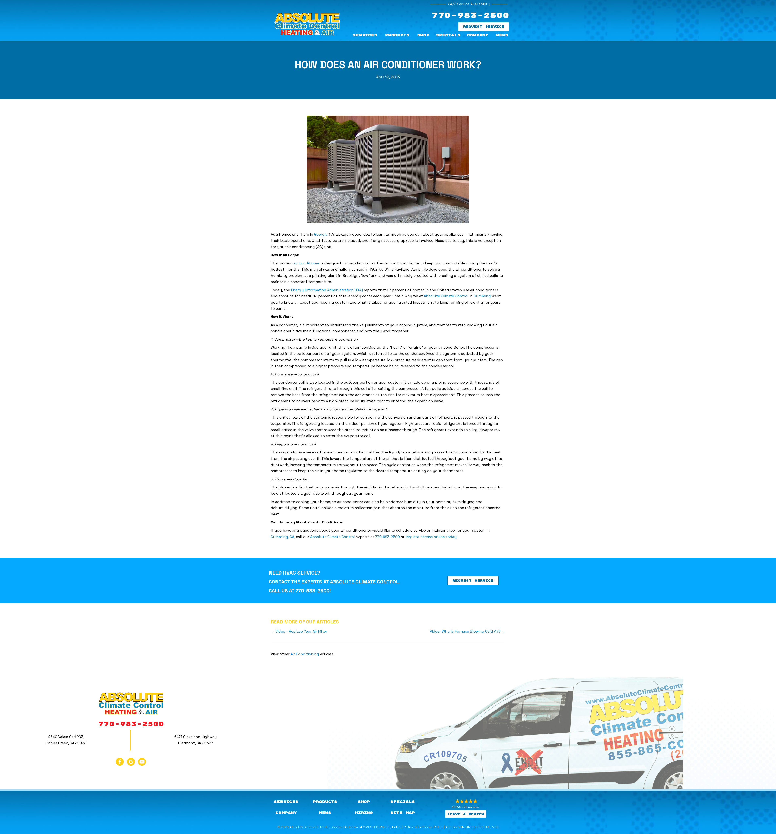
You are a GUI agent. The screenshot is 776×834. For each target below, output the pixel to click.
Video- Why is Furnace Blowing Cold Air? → (467, 631)
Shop (423, 35)
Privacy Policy (391, 827)
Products (397, 35)
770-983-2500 (470, 15)
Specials (448, 35)
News (502, 35)
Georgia (320, 234)
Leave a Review (465, 814)
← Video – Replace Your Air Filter (299, 631)
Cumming (482, 296)
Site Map (492, 827)
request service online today (431, 536)
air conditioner (306, 263)
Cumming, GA (282, 536)
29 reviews (471, 807)
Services (365, 35)
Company (477, 35)
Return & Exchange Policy (423, 827)
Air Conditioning (305, 654)
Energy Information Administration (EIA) (327, 290)
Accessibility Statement (464, 827)
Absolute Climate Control (446, 296)
